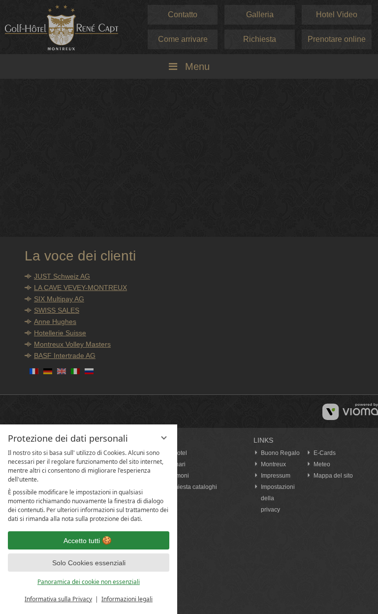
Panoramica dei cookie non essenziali (88, 582)
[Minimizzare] (164, 437)
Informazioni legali (127, 599)
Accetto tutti (81, 541)
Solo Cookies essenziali (89, 563)
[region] (88, 486)
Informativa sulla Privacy (58, 599)
